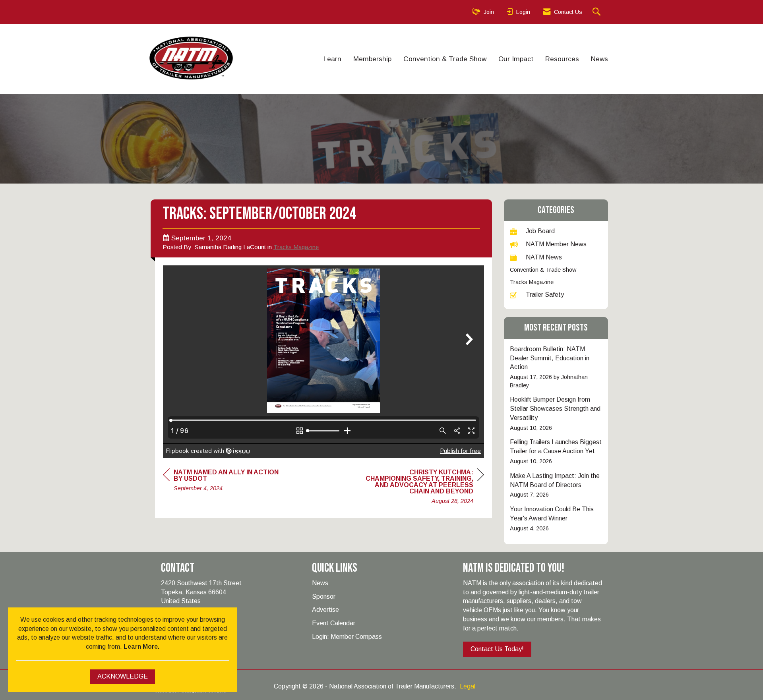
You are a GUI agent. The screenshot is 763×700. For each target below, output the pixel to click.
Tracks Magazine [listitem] (532, 282)
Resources (562, 59)
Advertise (325, 609)
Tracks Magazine (296, 247)
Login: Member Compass (347, 636)
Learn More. (141, 646)
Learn (332, 59)
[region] (424, 487)
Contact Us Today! (497, 649)
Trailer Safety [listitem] (545, 294)
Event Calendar (333, 623)
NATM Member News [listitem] (556, 244)
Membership (372, 59)
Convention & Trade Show (444, 59)
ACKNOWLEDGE (122, 676)
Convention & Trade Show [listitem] (543, 270)
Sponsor (323, 596)
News (599, 59)
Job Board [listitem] (540, 231)
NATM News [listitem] (544, 257)
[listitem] (556, 367)
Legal (467, 686)
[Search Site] (597, 12)
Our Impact (515, 59)
